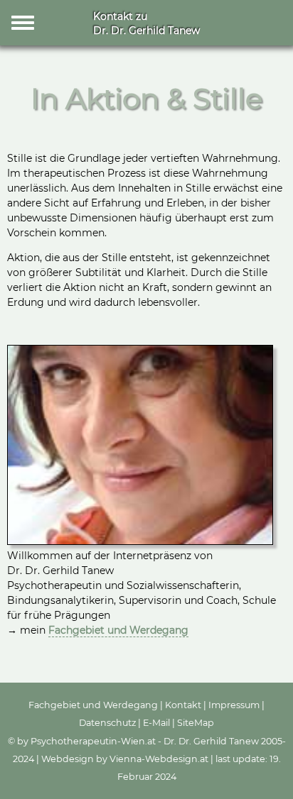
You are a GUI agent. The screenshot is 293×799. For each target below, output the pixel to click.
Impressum (234, 705)
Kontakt (183, 705)
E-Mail (156, 722)
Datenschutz (107, 722)
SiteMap (195, 722)
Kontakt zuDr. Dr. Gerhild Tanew (146, 23)
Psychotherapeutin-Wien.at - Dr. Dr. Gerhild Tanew (145, 741)
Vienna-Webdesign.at (159, 759)
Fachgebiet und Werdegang (118, 630)
